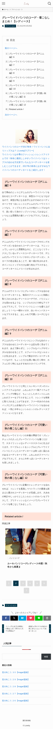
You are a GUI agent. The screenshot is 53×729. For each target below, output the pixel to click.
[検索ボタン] (49, 3)
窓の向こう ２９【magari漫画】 (15, 679)
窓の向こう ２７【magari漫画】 (15, 694)
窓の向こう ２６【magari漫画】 (15, 701)
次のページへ (11, 115)
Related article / (16, 109)
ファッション (10, 26)
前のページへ (11, 48)
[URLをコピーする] (47, 618)
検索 (46, 657)
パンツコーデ (14, 558)
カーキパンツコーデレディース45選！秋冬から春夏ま (27, 565)
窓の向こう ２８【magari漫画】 (15, 686)
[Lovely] (26, 3)
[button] (6, 618)
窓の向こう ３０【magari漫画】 (15, 672)
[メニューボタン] (3, 3)
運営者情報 (27, 720)
